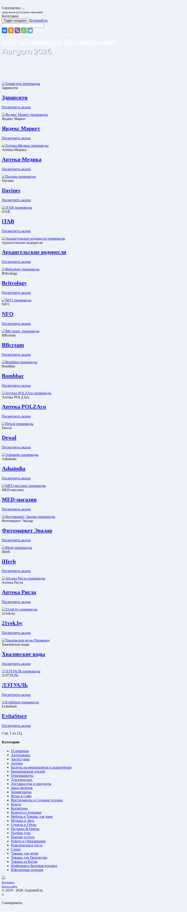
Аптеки (17, 763)
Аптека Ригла (19, 592)
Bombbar (13, 376)
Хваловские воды (23, 654)
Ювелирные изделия (27, 870)
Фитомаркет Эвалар (27, 530)
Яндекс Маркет (21, 128)
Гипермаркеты (22, 775)
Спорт (16, 849)
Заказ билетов (22, 788)
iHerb (9, 561)
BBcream (13, 345)
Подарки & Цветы (25, 829)
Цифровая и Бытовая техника (34, 866)
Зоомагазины (21, 792)
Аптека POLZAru (24, 407)
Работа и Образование (28, 841)
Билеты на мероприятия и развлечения (41, 767)
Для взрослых (21, 780)
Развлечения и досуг (27, 845)
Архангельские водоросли (34, 252)
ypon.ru (38, 20)
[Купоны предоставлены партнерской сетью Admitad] (3, 878)
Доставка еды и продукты (31, 784)
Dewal (9, 438)
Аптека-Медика (22, 159)
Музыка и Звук (22, 821)
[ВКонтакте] (4, 30)
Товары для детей (24, 853)
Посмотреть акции (16, 107)
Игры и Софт (21, 796)
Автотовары (20, 755)
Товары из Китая (24, 862)
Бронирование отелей (28, 771)
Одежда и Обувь (23, 825)
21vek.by (12, 623)
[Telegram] (30, 30)
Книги (16, 804)
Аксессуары (20, 759)
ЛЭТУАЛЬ (15, 685)
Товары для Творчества (29, 857)
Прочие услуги (22, 837)
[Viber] (17, 30)
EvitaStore (14, 716)
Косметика (19, 808)
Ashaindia (13, 468)
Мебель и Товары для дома (32, 816)
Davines (11, 190)
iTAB (8, 221)
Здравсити (15, 97)
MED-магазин (19, 499)
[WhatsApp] (23, 30)
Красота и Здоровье (26, 812)
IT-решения (20, 751)
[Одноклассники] (11, 30)
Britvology (14, 283)
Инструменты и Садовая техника (37, 800)
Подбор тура (21, 833)
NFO (7, 314)
